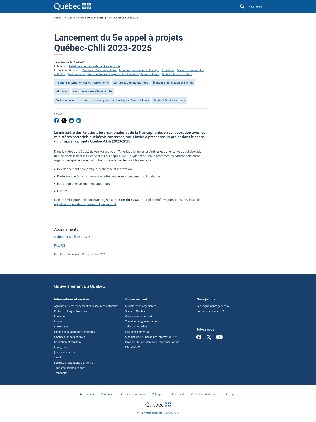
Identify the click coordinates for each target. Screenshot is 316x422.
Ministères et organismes (140, 306)
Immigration (61, 347)
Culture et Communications (99, 70)
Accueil (57, 17)
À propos (230, 394)
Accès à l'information (133, 394)
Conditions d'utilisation (205, 394)
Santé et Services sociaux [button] (169, 100)
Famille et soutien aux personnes (74, 331)
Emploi (58, 321)
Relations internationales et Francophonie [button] (82, 82)
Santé (57, 357)
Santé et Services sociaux (177, 74)
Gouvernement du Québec (79, 286)
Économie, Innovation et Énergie (139, 70)
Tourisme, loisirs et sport (69, 368)
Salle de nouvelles (136, 326)
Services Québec (135, 311)
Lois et (136, 331)
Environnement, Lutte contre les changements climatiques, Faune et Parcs (113, 74)
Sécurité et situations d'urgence (73, 362)
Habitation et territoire (68, 342)
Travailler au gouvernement (142, 321)
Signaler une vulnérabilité (149, 337)
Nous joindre (255, 6)
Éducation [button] (62, 91)
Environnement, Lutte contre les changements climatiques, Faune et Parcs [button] (102, 100)
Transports (60, 373)
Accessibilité (87, 394)
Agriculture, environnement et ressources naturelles (86, 306)
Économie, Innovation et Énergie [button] (173, 82)
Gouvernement (136, 299)
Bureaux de (209, 311)
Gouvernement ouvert (138, 316)
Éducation (167, 70)
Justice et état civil (65, 352)
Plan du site (108, 394)
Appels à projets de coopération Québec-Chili (85, 204)
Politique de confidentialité (168, 394)
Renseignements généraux (213, 306)
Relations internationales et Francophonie (94, 66)
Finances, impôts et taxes (69, 337)
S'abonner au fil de (72, 237)
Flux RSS (59, 245)
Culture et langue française (71, 311)
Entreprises (61, 326)
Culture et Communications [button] (130, 82)
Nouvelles (70, 17)
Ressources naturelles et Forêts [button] (92, 91)
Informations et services (71, 299)
